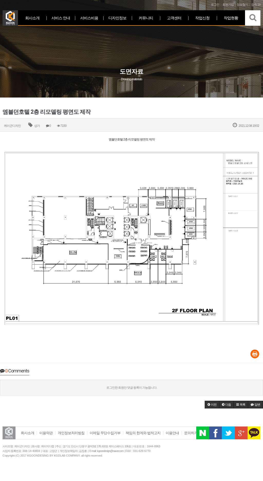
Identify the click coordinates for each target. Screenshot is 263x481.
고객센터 (174, 18)
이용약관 (46, 433)
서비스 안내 (60, 18)
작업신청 (202, 18)
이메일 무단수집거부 (105, 433)
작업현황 (231, 18)
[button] (212, 404)
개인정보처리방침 (71, 433)
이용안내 (172, 433)
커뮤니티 (146, 18)
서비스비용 (89, 18)
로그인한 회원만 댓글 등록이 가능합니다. (131, 387)
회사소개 (32, 18)
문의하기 (191, 433)
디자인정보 (117, 18)
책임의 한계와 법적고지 (143, 433)
